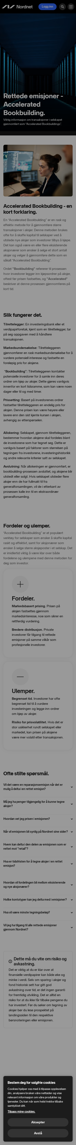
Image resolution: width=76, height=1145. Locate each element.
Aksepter (38, 1122)
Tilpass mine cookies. (21, 1111)
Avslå (38, 1133)
